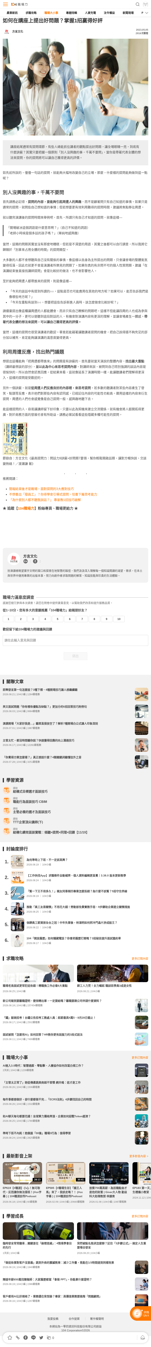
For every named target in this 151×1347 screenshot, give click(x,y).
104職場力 (26, 508)
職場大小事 (51, 12)
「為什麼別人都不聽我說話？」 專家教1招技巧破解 (45, 500)
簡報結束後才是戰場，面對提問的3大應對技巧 (41, 489)
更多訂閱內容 (140, 958)
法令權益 (109, 12)
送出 (75, 656)
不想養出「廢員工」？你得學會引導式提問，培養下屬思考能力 (53, 494)
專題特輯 (71, 12)
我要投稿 (52, 1318)
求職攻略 (31, 12)
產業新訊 (12, 12)
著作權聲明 (97, 1318)
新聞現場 (128, 12)
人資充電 (90, 12)
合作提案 (74, 1318)
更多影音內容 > (138, 1156)
